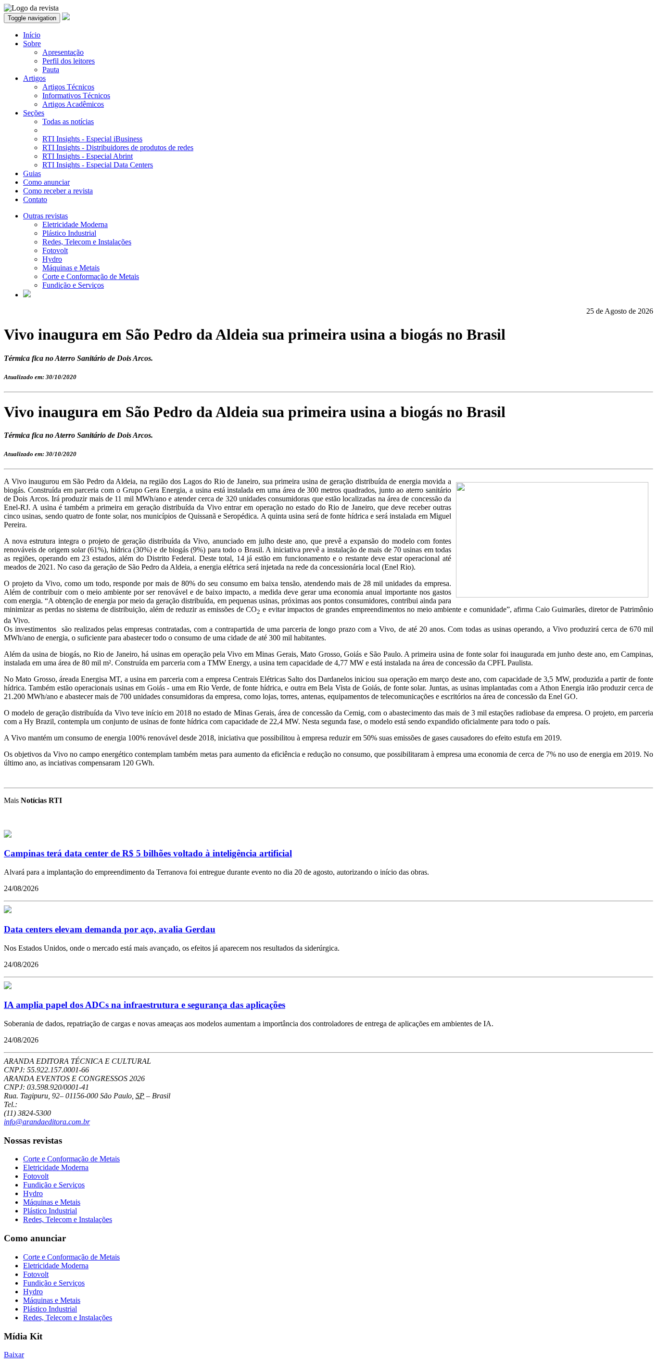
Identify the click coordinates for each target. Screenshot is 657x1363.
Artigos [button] (34, 78)
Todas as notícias (68, 121)
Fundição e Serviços (73, 285)
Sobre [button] (32, 43)
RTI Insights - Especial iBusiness (92, 139)
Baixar (14, 1354)
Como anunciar (46, 182)
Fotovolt (55, 250)
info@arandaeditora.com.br (47, 1122)
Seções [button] (33, 113)
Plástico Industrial (69, 233)
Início (31, 35)
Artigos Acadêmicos (73, 104)
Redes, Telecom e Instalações (86, 242)
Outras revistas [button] (45, 216)
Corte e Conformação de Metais (90, 276)
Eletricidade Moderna (75, 224)
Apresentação (63, 52)
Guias (32, 173)
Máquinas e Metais (71, 268)
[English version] (27, 295)
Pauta (50, 69)
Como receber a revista (58, 191)
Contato (35, 199)
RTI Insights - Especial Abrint (87, 156)
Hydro (52, 259)
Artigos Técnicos (68, 87)
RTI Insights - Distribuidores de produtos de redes (117, 147)
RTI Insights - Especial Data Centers (97, 165)
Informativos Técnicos (76, 95)
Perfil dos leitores (68, 61)
